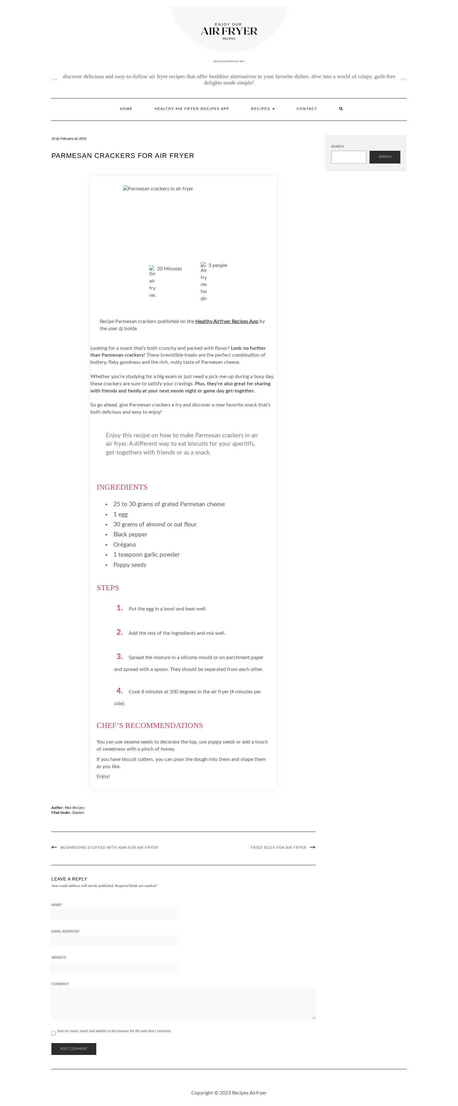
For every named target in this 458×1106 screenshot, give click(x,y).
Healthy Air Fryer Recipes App (192, 109)
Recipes (261, 109)
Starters (78, 812)
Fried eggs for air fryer (279, 847)
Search (337, 146)
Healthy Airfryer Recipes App (226, 321)
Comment (60, 984)
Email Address (65, 931)
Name (56, 905)
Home (126, 109)
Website (58, 957)
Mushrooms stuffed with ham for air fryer (109, 847)
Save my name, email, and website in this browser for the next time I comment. (114, 1031)
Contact (307, 109)
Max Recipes (75, 807)
